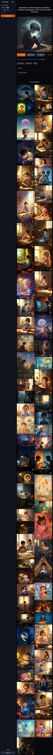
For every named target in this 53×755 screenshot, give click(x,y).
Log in (8, 749)
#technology (20, 63)
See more (43, 59)
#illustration (28, 63)
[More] (46, 55)
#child (35, 63)
